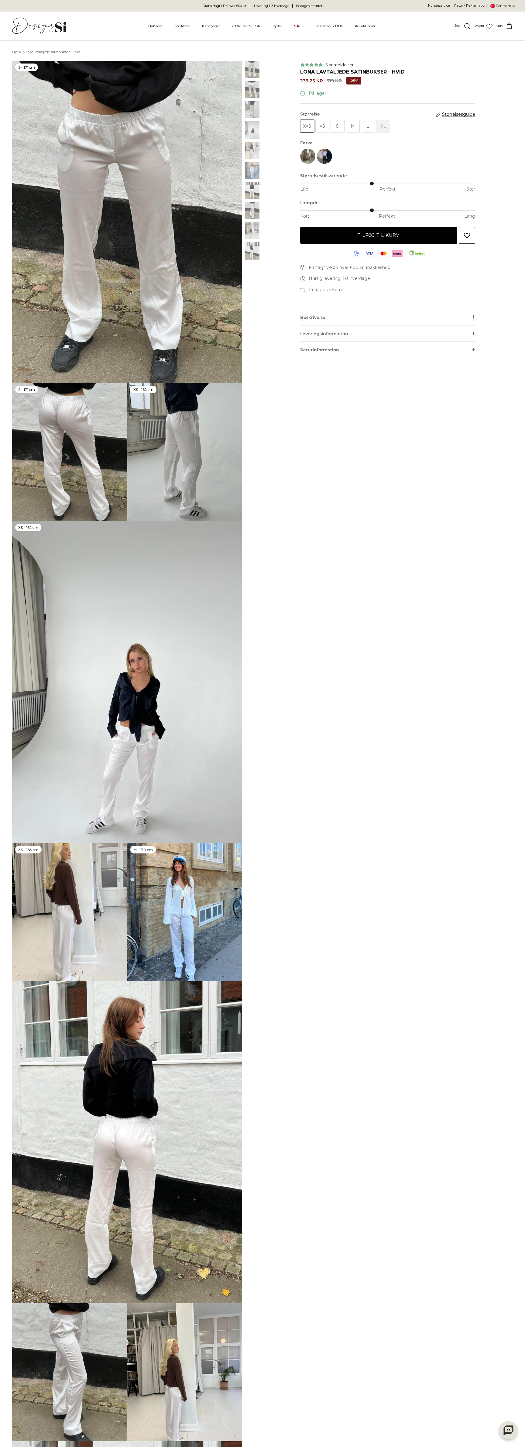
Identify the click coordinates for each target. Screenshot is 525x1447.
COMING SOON (246, 26)
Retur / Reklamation (470, 5)
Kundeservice (439, 5)
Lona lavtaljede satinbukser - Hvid (53, 52)
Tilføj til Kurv (379, 235)
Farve (306, 143)
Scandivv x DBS (329, 26)
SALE (299, 26)
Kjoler (277, 26)
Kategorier (211, 26)
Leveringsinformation (324, 333)
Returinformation (319, 350)
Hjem (16, 52)
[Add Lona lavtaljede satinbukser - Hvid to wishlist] (467, 235)
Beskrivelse (312, 317)
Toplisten (182, 26)
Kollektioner (365, 26)
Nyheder (155, 26)
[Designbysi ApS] (39, 26)
